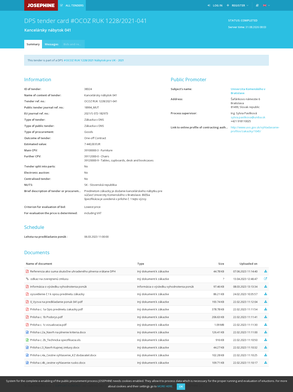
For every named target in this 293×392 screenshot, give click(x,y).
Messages (51, 44)
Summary (33, 44)
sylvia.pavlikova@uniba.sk (248, 117)
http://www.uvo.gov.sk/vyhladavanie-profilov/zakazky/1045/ (255, 129)
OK (181, 386)
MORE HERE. (165, 386)
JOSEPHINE (41, 5)
